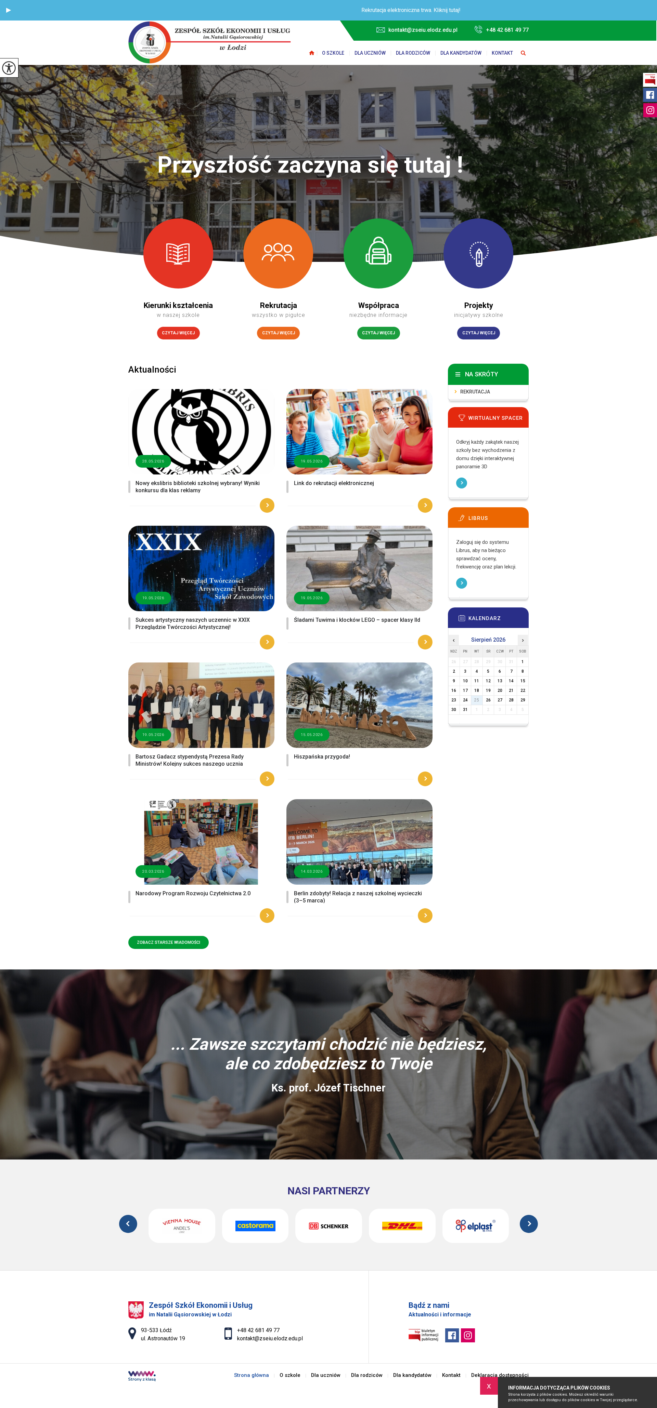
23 (453, 700)
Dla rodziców (413, 53)
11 (476, 681)
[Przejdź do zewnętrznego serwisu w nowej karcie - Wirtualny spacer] (498, 420)
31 (465, 709)
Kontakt (502, 53)
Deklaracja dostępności (500, 1375)
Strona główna (312, 53)
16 (453, 690)
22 (522, 690)
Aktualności (152, 369)
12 (488, 681)
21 (511, 690)
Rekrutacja (475, 391)
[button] (8, 10)
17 (465, 690)
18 (476, 690)
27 (500, 700)
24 (465, 700)
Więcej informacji (461, 483)
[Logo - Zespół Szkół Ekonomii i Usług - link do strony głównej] (209, 42)
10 (465, 681)
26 (488, 700)
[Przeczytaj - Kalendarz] (498, 620)
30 (453, 709)
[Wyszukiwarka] (523, 53)
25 (476, 700)
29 (522, 700)
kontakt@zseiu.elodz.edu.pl (423, 30)
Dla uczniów (370, 53)
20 (500, 690)
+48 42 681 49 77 (507, 30)
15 (522, 681)
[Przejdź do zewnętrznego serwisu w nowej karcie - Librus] (498, 520)
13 (500, 681)
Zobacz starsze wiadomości (168, 942)
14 (511, 681)
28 (511, 700)
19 (488, 690)
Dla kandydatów (460, 53)
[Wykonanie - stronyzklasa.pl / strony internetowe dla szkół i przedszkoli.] (142, 1377)
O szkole (333, 53)
